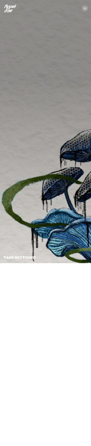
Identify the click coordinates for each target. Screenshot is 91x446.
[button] (84, 8)
